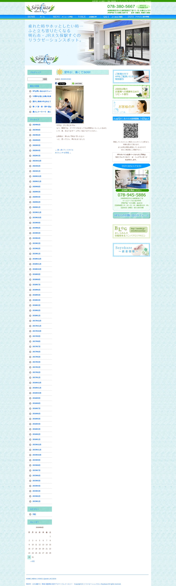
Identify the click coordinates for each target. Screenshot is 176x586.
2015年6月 (36, 475)
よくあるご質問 (113, 17)
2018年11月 (37, 264)
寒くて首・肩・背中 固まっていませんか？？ (42, 107)
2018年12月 (37, 259)
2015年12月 (37, 445)
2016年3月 (36, 429)
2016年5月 (36, 419)
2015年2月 (36, 496)
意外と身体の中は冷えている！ (42, 102)
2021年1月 (36, 171)
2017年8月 (36, 341)
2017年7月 (36, 346)
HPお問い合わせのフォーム (42, 92)
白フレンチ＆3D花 (63, 153)
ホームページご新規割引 (131, 76)
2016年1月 (36, 439)
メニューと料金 (62, 17)
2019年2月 (36, 248)
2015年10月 (37, 455)
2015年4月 (36, 486)
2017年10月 (37, 331)
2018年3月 (36, 305)
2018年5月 (36, 295)
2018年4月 (36, 300)
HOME (37, 17)
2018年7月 (36, 285)
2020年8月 (36, 187)
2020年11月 (37, 181)
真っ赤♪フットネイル (64, 150)
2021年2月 (36, 166)
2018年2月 (36, 310)
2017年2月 (36, 372)
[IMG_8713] (69, 122)
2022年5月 (36, 145)
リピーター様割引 (131, 92)
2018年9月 (36, 274)
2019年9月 (36, 223)
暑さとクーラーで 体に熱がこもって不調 (42, 112)
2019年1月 (36, 254)
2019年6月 (36, 228)
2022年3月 (36, 156)
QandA (46, 579)
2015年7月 (36, 470)
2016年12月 (37, 383)
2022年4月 (36, 150)
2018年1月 (36, 316)
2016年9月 (36, 398)
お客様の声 (88, 17)
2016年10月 (37, 393)
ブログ (131, 231)
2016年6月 (36, 414)
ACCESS (53, 579)
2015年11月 (37, 450)
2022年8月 (36, 140)
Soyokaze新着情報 (131, 250)
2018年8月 (36, 279)
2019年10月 (37, 218)
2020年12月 (37, 176)
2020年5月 (36, 192)
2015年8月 (36, 465)
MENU (34, 579)
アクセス (138, 17)
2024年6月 (36, 125)
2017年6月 (36, 352)
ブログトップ (35, 72)
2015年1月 (36, 501)
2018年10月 (37, 269)
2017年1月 (36, 377)
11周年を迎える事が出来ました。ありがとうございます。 (42, 97)
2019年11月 (37, 212)
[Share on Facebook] (56, 83)
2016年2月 (36, 434)
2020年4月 (36, 197)
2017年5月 (36, 357)
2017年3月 (36, 367)
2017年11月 (37, 326)
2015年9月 (36, 460)
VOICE (40, 579)
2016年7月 (36, 408)
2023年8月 (36, 130)
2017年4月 (36, 362)
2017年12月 (37, 321)
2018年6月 (36, 290)
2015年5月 (36, 481)
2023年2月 (36, 135)
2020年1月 (36, 207)
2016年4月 (36, 424)
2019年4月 (36, 238)
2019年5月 (36, 233)
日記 (34, 514)
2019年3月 (36, 243)
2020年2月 (36, 202)
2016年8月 (36, 403)
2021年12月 (37, 161)
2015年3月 (36, 491)
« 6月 (33, 561)
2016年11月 (37, 388)
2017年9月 (36, 336)
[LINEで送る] (77, 83)
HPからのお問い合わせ (131, 215)
